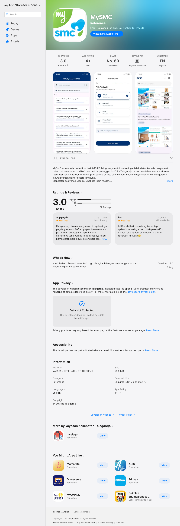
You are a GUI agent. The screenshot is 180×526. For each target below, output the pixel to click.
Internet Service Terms (63, 523)
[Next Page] (176, 61)
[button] (23, 23)
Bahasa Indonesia (82, 512)
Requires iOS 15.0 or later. (129, 381)
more (170, 180)
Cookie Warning (105, 523)
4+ (116, 392)
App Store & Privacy (86, 523)
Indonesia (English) (61, 512)
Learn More (152, 330)
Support (120, 523)
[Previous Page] (49, 61)
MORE (105, 239)
